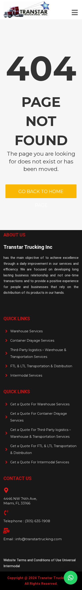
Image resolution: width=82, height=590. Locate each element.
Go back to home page (41, 193)
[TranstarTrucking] (26, 9)
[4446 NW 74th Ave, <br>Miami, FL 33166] (6, 490)
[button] (70, 578)
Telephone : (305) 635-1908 (26, 521)
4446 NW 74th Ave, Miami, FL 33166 (20, 500)
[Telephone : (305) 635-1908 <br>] (6, 512)
